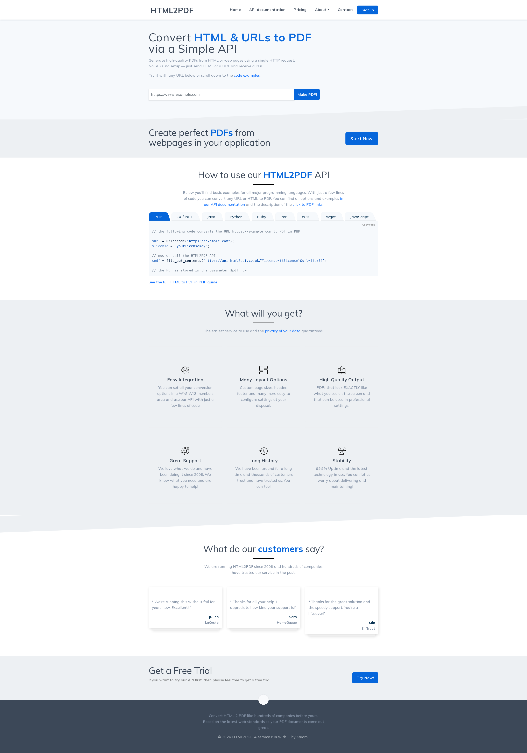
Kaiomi (303, 736)
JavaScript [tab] (359, 216)
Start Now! (361, 138)
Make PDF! (307, 94)
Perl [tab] (284, 216)
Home (235, 9)
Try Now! (365, 677)
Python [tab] (236, 216)
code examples (247, 75)
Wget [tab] (331, 216)
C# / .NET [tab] (185, 216)
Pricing (300, 9)
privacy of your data (283, 331)
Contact (345, 9)
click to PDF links (308, 204)
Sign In (368, 10)
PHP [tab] (158, 216)
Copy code (368, 224)
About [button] (321, 9)
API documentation (267, 9)
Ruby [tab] (261, 216)
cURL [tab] (306, 216)
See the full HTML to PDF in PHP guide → (185, 282)
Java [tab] (211, 216)
